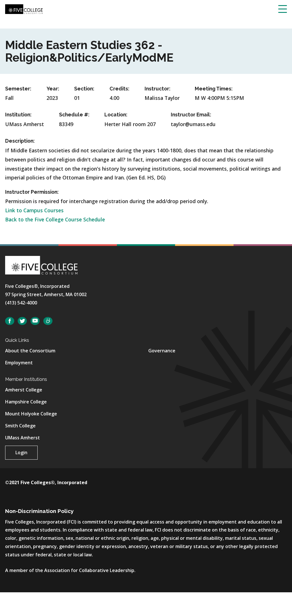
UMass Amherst (22, 438)
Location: (115, 115)
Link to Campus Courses (34, 210)
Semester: (18, 89)
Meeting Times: (214, 89)
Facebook (9, 321)
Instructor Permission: (32, 192)
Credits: (119, 89)
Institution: (18, 115)
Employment (19, 362)
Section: (84, 89)
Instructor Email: (191, 115)
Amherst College (23, 390)
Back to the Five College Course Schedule (55, 219)
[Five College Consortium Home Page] (24, 8)
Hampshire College (26, 402)
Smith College (20, 426)
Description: (20, 141)
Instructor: (158, 89)
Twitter (22, 321)
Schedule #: (74, 115)
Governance (161, 351)
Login (21, 452)
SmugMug (47, 321)
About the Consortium (30, 351)
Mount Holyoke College (31, 414)
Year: (52, 89)
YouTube (35, 321)
